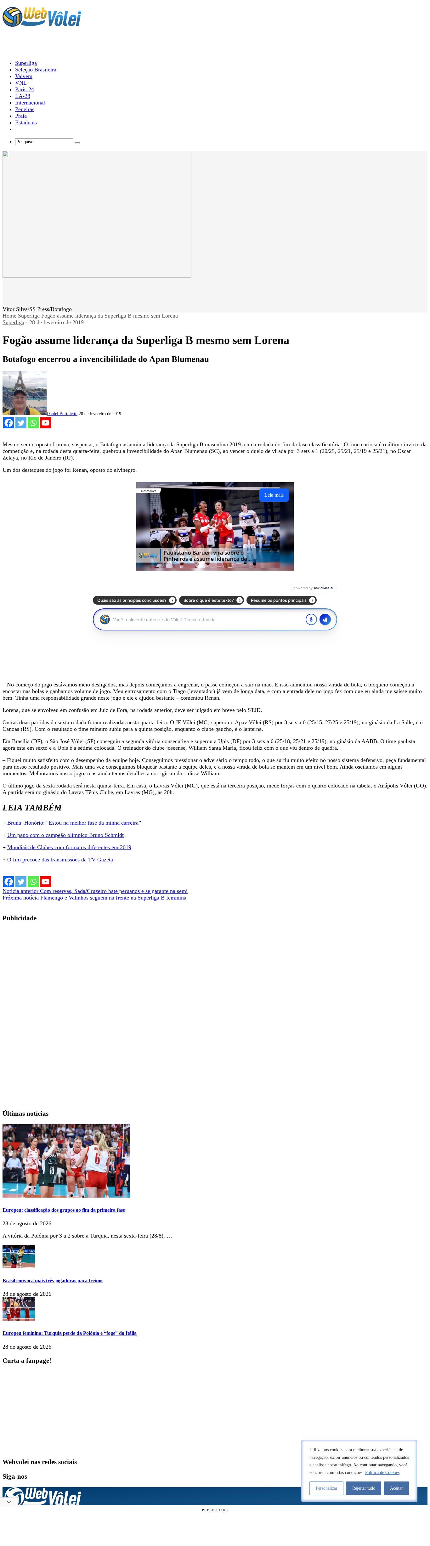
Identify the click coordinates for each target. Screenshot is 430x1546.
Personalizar (326, 1488)
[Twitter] (20, 422)
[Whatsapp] (33, 422)
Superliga (29, 316)
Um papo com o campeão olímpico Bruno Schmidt (65, 835)
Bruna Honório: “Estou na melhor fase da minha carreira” (74, 823)
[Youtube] (45, 422)
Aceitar (396, 1488)
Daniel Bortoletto (62, 413)
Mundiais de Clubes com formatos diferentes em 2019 (69, 847)
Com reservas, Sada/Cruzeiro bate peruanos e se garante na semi (95, 891)
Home (9, 316)
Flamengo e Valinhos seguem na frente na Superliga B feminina (94, 897)
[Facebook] (8, 422)
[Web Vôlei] (42, 24)
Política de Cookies (382, 1472)
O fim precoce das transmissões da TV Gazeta (60, 859)
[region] (359, 1471)
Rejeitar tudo (363, 1488)
